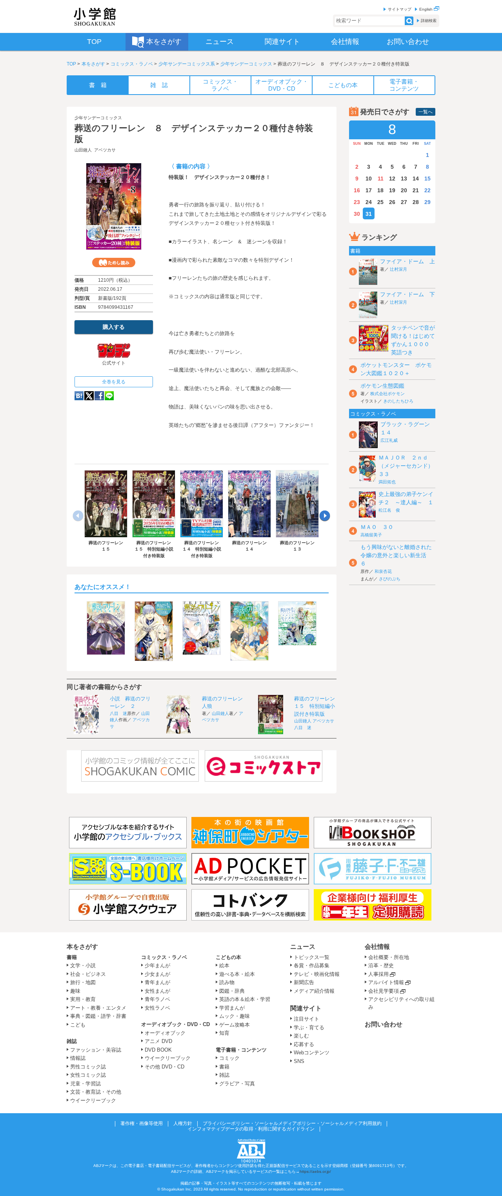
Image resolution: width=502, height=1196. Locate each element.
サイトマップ (399, 9)
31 (369, 214)
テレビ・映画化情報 (317, 974)
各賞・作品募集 (311, 965)
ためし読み (113, 262)
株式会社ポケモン (387, 393)
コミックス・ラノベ (132, 64)
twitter (89, 395)
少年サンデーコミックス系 (186, 64)
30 (357, 214)
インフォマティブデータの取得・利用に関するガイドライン (251, 1129)
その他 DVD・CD (164, 1067)
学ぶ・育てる (309, 1027)
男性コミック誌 (88, 1067)
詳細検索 (429, 20)
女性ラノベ (157, 1008)
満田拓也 (387, 481)
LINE (109, 395)
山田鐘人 (83, 150)
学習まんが (234, 1008)
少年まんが (157, 965)
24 (369, 202)
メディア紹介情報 (314, 991)
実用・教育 (83, 999)
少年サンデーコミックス (246, 64)
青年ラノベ (157, 999)
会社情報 (377, 946)
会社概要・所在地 (388, 957)
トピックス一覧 (311, 957)
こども (77, 1025)
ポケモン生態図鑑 (382, 386)
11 (381, 178)
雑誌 (72, 1041)
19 (392, 190)
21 (416, 190)
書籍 (72, 957)
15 (427, 178)
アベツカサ (105, 150)
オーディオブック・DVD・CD (175, 1024)
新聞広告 (304, 982)
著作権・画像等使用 (141, 1123)
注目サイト (306, 1019)
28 (416, 202)
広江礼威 (389, 440)
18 (380, 190)
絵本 (224, 965)
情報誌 (77, 1058)
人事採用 (378, 974)
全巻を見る (114, 382)
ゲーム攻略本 (234, 1025)
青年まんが (157, 982)
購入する (114, 327)
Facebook (99, 395)
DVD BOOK (158, 1050)
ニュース (302, 946)
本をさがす (93, 64)
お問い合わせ (383, 1024)
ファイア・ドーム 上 (407, 261)
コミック (229, 1058)
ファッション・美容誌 (95, 1050)
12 (392, 178)
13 (404, 178)
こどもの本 (228, 957)
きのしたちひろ (398, 401)
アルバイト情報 (386, 982)
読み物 (227, 982)
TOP (71, 64)
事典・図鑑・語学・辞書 (98, 1016)
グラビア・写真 (237, 1084)
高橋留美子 (371, 534)
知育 (224, 1033)
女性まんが (157, 991)
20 (404, 190)
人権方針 (182, 1123)
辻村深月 (398, 269)
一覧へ (425, 112)
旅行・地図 (83, 982)
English (426, 9)
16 (357, 190)
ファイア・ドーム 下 (407, 294)
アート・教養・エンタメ (98, 1008)
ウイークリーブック (93, 1100)
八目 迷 (118, 713)
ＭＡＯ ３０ (376, 527)
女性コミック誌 (88, 1075)
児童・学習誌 (85, 1084)
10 (369, 178)
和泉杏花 (383, 571)
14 (416, 178)
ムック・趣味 (234, 1016)
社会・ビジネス (88, 974)
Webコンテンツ (311, 1053)
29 (427, 202)
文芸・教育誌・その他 (95, 1092)
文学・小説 (83, 965)
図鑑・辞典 (232, 991)
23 (357, 202)
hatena (79, 395)
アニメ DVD (158, 1041)
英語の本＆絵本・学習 (244, 999)
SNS (299, 1061)
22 (427, 190)
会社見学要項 (383, 991)
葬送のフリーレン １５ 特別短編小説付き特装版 (317, 706)
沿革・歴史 (381, 965)
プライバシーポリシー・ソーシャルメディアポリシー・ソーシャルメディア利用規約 (292, 1123)
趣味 (75, 991)
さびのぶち (389, 578)
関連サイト (306, 1008)
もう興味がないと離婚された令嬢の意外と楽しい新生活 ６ (396, 555)
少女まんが (157, 974)
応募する (304, 1044)
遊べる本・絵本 (237, 974)
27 (404, 202)
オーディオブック (165, 1033)
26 (392, 202)
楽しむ (301, 1036)
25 (380, 202)
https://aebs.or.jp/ (315, 1171)
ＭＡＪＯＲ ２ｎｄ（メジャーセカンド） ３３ (408, 465)
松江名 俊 (389, 510)
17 (369, 190)
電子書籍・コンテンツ (241, 1050)
